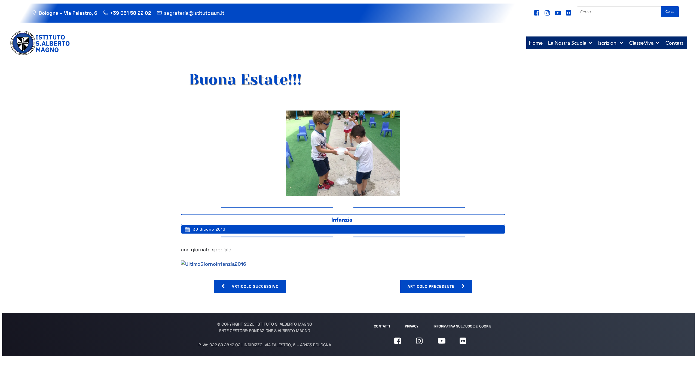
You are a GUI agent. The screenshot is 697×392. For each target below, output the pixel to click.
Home (536, 43)
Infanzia (341, 219)
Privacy (411, 326)
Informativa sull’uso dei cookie (462, 326)
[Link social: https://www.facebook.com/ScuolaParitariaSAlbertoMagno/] (537, 13)
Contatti (674, 43)
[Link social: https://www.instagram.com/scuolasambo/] (548, 13)
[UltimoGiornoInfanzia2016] (213, 264)
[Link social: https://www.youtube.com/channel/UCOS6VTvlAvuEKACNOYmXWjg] (558, 13)
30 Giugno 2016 (209, 229)
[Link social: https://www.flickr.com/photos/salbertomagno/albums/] (569, 13)
